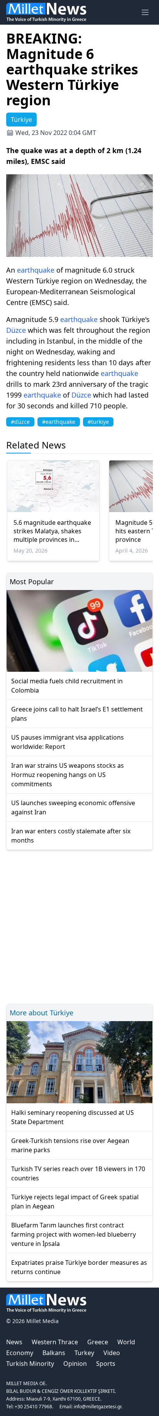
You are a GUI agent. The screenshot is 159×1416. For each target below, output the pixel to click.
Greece (97, 1342)
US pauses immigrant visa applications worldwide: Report (67, 742)
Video (111, 1353)
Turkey (84, 1353)
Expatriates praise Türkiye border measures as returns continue (79, 1267)
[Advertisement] (79, 925)
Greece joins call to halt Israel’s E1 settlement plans (77, 714)
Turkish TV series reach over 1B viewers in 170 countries (78, 1173)
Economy (19, 1353)
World (126, 1342)
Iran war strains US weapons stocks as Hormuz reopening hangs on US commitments (67, 774)
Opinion (75, 1363)
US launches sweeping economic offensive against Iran (73, 807)
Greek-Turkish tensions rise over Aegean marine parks (70, 1145)
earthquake (35, 270)
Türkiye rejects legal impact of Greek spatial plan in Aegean (75, 1201)
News (14, 1342)
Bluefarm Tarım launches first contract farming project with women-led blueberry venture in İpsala (73, 1234)
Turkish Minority (30, 1363)
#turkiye (98, 421)
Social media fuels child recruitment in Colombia (67, 686)
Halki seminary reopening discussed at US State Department (72, 1117)
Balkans (53, 1353)
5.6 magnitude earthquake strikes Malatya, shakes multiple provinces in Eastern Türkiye (52, 531)
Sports (105, 1363)
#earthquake (58, 421)
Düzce (16, 330)
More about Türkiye (41, 1012)
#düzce (20, 421)
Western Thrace (55, 1342)
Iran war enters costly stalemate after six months (70, 836)
